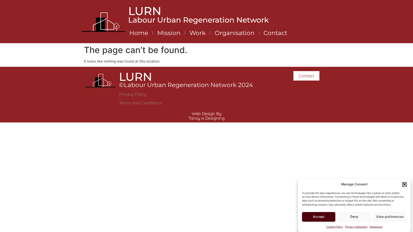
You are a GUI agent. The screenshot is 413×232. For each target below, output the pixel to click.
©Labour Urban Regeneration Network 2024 (186, 85)
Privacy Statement (356, 226)
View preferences (390, 217)
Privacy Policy (132, 94)
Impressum (376, 226)
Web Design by (206, 113)
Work (198, 33)
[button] (404, 184)
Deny (354, 217)
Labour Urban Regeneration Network (198, 19)
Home (138, 33)
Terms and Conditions (140, 102)
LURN (144, 11)
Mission (168, 33)
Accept (318, 217)
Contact (275, 33)
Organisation (234, 33)
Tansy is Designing (206, 118)
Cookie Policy (334, 226)
